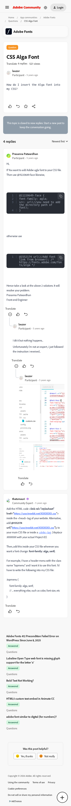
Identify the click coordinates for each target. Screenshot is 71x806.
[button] (7, 8)
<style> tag (45, 532)
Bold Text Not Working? (20, 680)
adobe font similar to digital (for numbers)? (31, 716)
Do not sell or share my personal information (30, 794)
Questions (13, 20)
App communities (28, 17)
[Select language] (45, 7)
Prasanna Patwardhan (25, 153)
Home (11, 17)
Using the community (18, 782)
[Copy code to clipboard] (61, 196)
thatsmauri (18, 499)
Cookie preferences (17, 788)
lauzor (16, 71)
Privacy (51, 782)
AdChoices (16, 801)
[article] (35, 234)
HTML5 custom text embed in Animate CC (30, 698)
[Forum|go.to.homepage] (27, 7)
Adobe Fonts (49, 17)
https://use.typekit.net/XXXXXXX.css (35, 513)
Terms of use (39, 782)
